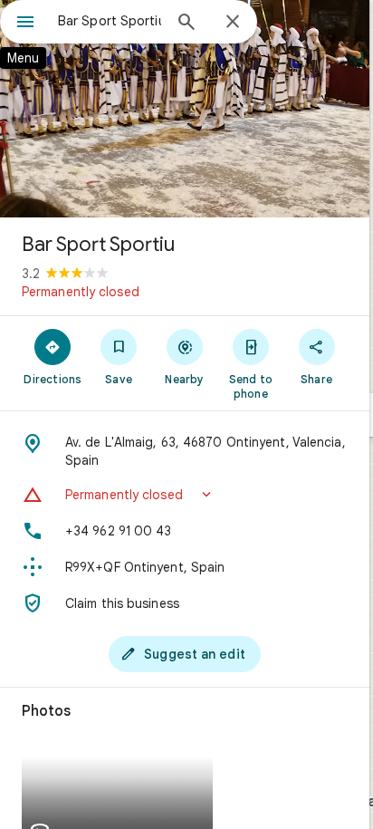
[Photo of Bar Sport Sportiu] (184, 108)
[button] (184, 495)
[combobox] (109, 21)
